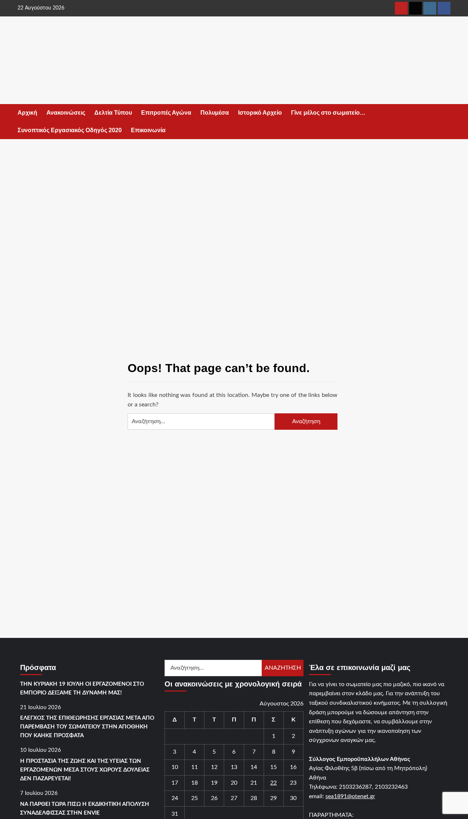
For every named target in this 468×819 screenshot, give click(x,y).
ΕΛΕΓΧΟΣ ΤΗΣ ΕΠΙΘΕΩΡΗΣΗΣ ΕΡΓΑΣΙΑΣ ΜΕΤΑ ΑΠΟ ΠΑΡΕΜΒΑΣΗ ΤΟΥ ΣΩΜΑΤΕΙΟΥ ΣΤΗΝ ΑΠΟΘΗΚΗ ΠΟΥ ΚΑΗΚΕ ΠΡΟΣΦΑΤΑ (87, 726)
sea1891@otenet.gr (350, 796)
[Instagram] (429, 8)
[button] (446, 121)
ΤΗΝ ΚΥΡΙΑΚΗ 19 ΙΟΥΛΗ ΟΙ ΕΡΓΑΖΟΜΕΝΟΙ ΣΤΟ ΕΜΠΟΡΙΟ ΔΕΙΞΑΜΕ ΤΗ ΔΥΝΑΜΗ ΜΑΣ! (82, 688)
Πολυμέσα (214, 113)
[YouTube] (401, 8)
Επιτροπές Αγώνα (166, 113)
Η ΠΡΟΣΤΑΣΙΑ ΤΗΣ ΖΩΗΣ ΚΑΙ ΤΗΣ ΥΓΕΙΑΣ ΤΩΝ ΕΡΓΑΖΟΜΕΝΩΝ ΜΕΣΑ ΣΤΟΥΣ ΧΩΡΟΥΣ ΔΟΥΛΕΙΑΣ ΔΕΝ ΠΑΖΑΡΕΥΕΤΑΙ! (85, 769)
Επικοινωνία (148, 130)
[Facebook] (444, 8)
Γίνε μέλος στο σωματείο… (328, 113)
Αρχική (27, 113)
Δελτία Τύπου (113, 113)
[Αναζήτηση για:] (201, 421)
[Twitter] (415, 8)
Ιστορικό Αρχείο (260, 113)
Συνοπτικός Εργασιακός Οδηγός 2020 (70, 130)
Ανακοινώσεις (65, 113)
